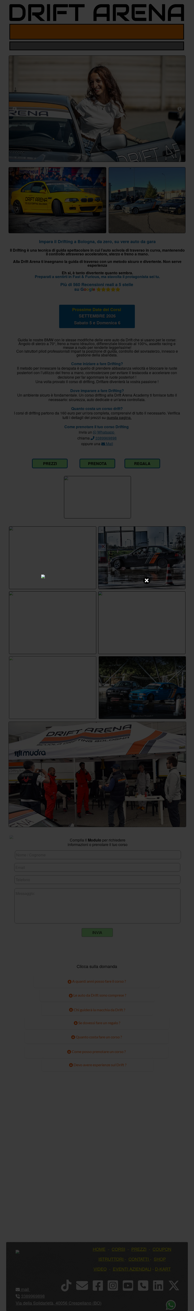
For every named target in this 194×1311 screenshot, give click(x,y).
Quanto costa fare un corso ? (99, 1037)
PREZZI (50, 463)
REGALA (142, 463)
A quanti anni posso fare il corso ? (98, 981)
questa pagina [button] (119, 417)
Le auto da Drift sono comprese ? (99, 995)
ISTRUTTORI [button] (110, 1259)
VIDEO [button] (100, 1269)
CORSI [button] (118, 1249)
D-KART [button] (163, 1269)
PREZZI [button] (138, 1249)
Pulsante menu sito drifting (176, 31)
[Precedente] (14, 108)
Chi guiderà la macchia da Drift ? (99, 1009)
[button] (29, 1289)
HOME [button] (99, 1249)
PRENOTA (97, 463)
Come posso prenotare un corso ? (98, 1051)
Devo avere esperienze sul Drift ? (99, 1064)
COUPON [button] (162, 1249)
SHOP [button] (160, 1259)
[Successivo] (179, 108)
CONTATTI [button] (138, 1259)
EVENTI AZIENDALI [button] (132, 1269)
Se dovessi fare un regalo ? (99, 1022)
